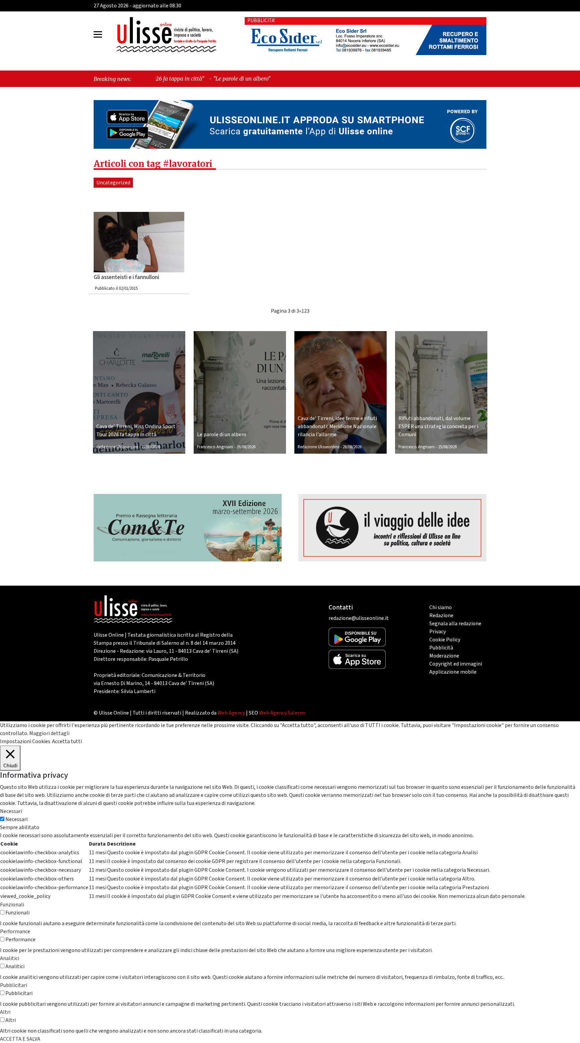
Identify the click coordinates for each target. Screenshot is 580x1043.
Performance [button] (15, 931)
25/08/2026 (447, 447)
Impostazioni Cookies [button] (25, 741)
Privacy (437, 631)
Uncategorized (113, 182)
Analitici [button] (9, 958)
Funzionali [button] (12, 904)
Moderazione (444, 656)
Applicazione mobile (453, 672)
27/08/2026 (150, 447)
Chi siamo (440, 607)
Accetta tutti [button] (67, 741)
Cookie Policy (444, 639)
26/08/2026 (246, 447)
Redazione (441, 615)
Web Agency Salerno (282, 713)
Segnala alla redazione (455, 623)
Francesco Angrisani (215, 447)
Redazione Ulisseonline (117, 447)
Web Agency (231, 713)
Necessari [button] (11, 811)
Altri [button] (5, 1012)
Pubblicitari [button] (13, 985)
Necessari (16, 819)
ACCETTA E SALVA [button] (20, 1039)
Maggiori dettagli (49, 733)
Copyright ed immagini (455, 664)
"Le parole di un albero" (183, 78)
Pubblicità (441, 647)
